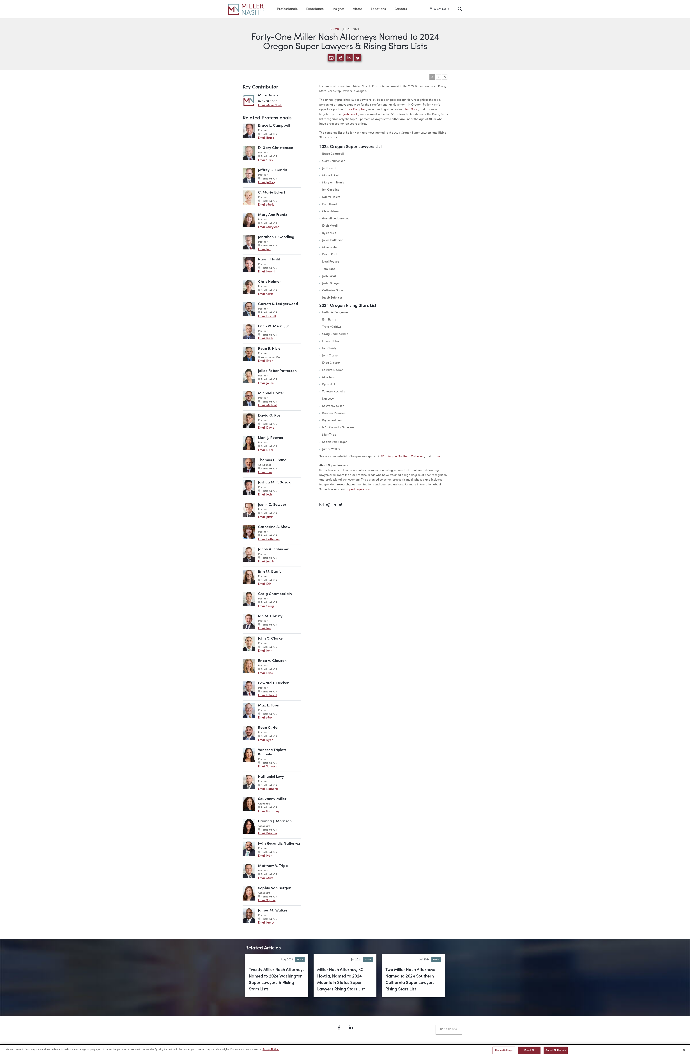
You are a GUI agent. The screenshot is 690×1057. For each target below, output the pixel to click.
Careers (400, 9)
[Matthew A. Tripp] (249, 872)
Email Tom (265, 472)
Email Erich (265, 338)
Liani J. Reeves (270, 438)
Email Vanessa (267, 766)
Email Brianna (267, 833)
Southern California (411, 456)
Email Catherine (269, 539)
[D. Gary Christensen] (249, 154)
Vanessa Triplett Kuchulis (272, 752)
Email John (265, 650)
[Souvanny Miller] (249, 805)
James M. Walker (272, 910)
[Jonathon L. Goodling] (249, 243)
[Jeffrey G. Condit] (249, 176)
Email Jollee (266, 383)
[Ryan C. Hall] (249, 734)
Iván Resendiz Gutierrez (279, 843)
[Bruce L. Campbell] (249, 132)
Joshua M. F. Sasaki (274, 482)
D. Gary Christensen (275, 148)
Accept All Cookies (556, 1050)
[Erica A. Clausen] (249, 667)
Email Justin (265, 517)
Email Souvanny (268, 811)
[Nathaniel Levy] (249, 783)
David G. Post (270, 415)
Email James (266, 922)
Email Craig (266, 606)
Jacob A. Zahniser (273, 549)
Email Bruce (266, 138)
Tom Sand (411, 109)
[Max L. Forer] (249, 711)
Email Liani (265, 450)
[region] (345, 1050)
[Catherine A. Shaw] (249, 533)
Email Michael (267, 405)
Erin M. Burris (270, 572)
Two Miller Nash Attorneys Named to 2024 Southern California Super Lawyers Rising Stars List (410, 980)
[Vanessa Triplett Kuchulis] (249, 758)
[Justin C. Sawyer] (249, 511)
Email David (266, 427)
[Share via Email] (321, 504)
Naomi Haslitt (270, 259)
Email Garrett (267, 316)
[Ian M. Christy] (249, 622)
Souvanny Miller (272, 799)
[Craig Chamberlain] (249, 600)
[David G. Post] (249, 421)
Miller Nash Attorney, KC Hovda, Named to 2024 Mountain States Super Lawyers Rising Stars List (341, 980)
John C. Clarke (270, 638)
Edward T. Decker (273, 683)
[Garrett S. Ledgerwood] (249, 310)
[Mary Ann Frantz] (249, 221)
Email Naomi (266, 271)
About (357, 9)
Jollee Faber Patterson (277, 371)
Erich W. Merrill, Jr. (274, 326)
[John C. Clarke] (249, 645)
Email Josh (265, 494)
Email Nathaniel (268, 789)
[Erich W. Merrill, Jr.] (249, 332)
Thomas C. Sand (272, 460)
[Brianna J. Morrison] (249, 827)
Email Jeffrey (266, 182)
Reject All (529, 1050)
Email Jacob (266, 561)
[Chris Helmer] (249, 288)
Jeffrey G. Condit (272, 170)
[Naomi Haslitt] (249, 265)
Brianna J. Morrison (275, 821)
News (334, 29)
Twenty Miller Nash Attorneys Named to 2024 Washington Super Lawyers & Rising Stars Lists (276, 980)
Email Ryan (265, 361)
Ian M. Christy (270, 616)
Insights (338, 9)
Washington (389, 456)
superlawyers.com (358, 489)
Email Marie (266, 204)
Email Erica (265, 673)
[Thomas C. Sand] (249, 466)
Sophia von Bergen (274, 888)
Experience (315, 9)
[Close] (684, 1050)
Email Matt (265, 878)
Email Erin (265, 584)
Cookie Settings (503, 1050)
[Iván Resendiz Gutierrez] (249, 850)
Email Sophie (266, 900)
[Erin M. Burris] (249, 578)
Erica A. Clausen (272, 661)
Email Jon (264, 249)
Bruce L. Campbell (274, 126)
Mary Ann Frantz (272, 215)
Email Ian (264, 628)
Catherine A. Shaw (274, 527)
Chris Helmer (269, 282)
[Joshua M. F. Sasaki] (249, 488)
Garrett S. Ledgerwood (278, 304)
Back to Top (448, 1029)
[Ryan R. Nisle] (249, 355)
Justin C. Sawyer (272, 505)
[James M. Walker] (249, 916)
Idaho (436, 456)
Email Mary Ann (268, 227)
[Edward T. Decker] (249, 689)
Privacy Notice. (271, 1049)
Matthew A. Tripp (273, 866)
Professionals (287, 9)
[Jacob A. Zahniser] (249, 555)
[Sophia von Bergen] (249, 894)
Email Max (265, 717)
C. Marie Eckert (271, 192)
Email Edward (267, 695)
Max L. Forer (269, 705)
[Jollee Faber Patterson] (249, 377)
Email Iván (265, 855)
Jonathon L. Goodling (276, 237)
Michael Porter (271, 393)
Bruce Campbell (355, 109)
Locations (378, 9)
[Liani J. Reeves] (249, 444)
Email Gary (265, 160)
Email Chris (265, 294)
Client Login (440, 8)
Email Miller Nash (270, 105)
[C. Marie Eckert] (249, 198)
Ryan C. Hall (268, 728)
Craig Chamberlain (275, 594)
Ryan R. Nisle (269, 349)
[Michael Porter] (249, 399)
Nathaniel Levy (271, 777)
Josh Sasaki (350, 114)
